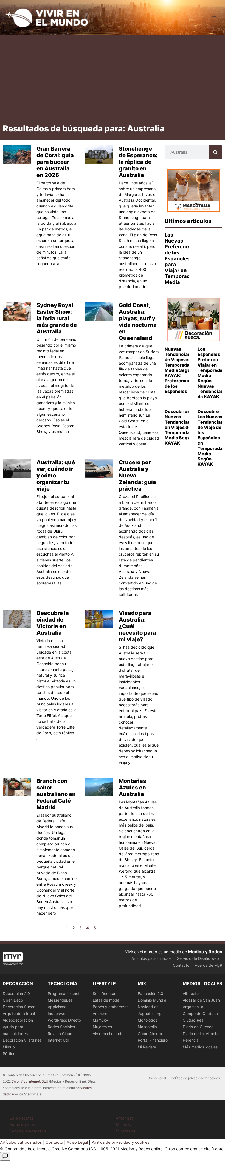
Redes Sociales (61, 1026)
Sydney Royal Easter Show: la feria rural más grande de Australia (56, 318)
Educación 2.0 (150, 993)
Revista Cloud (60, 1033)
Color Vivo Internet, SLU (30, 1081)
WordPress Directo (64, 1020)
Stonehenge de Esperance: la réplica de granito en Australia (138, 161)
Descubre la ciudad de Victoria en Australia (52, 623)
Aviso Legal (157, 1078)
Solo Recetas (104, 993)
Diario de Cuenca (198, 1026)
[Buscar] (215, 152)
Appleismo (57, 1006)
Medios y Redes (205, 951)
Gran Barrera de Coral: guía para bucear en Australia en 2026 (55, 161)
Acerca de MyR (208, 965)
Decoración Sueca (19, 1006)
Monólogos (147, 1020)
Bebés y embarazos (110, 1006)
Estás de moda (106, 1000)
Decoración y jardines (22, 1040)
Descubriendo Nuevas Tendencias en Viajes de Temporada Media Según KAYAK (180, 427)
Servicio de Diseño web (198, 958)
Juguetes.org (150, 1013)
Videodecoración (18, 1020)
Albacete (191, 993)
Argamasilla (193, 1006)
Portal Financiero (153, 1040)
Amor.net (101, 1013)
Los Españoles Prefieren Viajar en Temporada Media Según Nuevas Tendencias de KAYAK (210, 372)
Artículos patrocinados (151, 958)
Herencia (191, 1040)
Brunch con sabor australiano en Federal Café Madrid (56, 794)
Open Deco (13, 1000)
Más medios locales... (202, 1047)
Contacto (181, 965)
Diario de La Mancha (201, 1033)
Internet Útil (58, 1040)
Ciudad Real (193, 1020)
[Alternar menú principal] (214, 18)
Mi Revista (147, 1047)
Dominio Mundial (152, 1000)
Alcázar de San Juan (201, 1000)
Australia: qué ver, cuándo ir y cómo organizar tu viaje (55, 475)
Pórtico (9, 1053)
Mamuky (100, 1020)
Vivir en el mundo (108, 1033)
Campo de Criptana (200, 1013)
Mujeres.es (102, 1026)
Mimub (9, 1047)
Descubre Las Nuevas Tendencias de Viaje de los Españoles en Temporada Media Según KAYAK (210, 438)
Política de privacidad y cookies (195, 1078)
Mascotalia (147, 1026)
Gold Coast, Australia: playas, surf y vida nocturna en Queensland (138, 321)
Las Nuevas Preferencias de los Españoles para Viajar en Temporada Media (180, 258)
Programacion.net (64, 993)
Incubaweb (58, 1013)
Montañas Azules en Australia (132, 787)
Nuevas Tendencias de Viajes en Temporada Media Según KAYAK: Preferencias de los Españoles (179, 370)
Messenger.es (60, 1000)
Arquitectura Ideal (19, 1013)
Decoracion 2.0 (16, 993)
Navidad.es (148, 1006)
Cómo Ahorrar (150, 1033)
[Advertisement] (112, 81)
